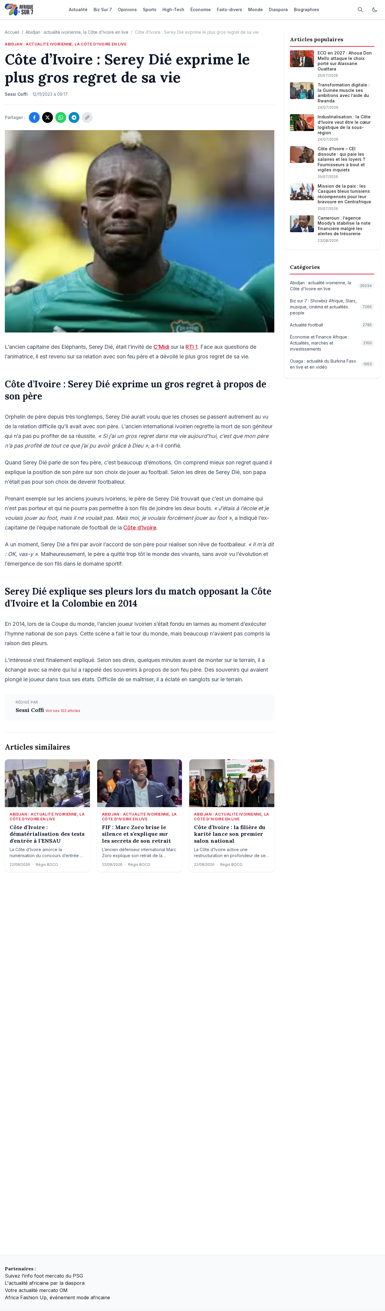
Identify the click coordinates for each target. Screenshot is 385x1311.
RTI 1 (191, 347)
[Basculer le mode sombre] (374, 9)
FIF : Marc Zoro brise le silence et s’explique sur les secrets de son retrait (136, 834)
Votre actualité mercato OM (36, 1290)
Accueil (12, 32)
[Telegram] (74, 117)
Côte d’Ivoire (139, 527)
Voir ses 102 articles (62, 710)
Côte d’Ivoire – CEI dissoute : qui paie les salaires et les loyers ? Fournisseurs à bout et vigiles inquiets (341, 159)
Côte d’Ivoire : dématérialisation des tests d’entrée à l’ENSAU (47, 834)
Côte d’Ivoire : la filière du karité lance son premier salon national (229, 834)
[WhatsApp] (60, 117)
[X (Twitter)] (47, 117)
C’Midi (161, 347)
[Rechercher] (360, 9)
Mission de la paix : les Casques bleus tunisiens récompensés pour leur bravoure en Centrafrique (344, 193)
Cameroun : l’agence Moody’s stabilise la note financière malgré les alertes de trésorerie (344, 225)
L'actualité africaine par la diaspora (45, 1283)
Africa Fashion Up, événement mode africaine (57, 1297)
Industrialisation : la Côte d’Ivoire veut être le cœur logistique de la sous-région (344, 124)
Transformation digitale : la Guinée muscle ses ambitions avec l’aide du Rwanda (344, 92)
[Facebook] (34, 117)
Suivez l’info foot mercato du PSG (44, 1276)
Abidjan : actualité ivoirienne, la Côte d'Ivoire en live (77, 32)
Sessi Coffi (30, 710)
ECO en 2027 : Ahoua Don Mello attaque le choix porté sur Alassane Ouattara (345, 60)
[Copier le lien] (87, 117)
